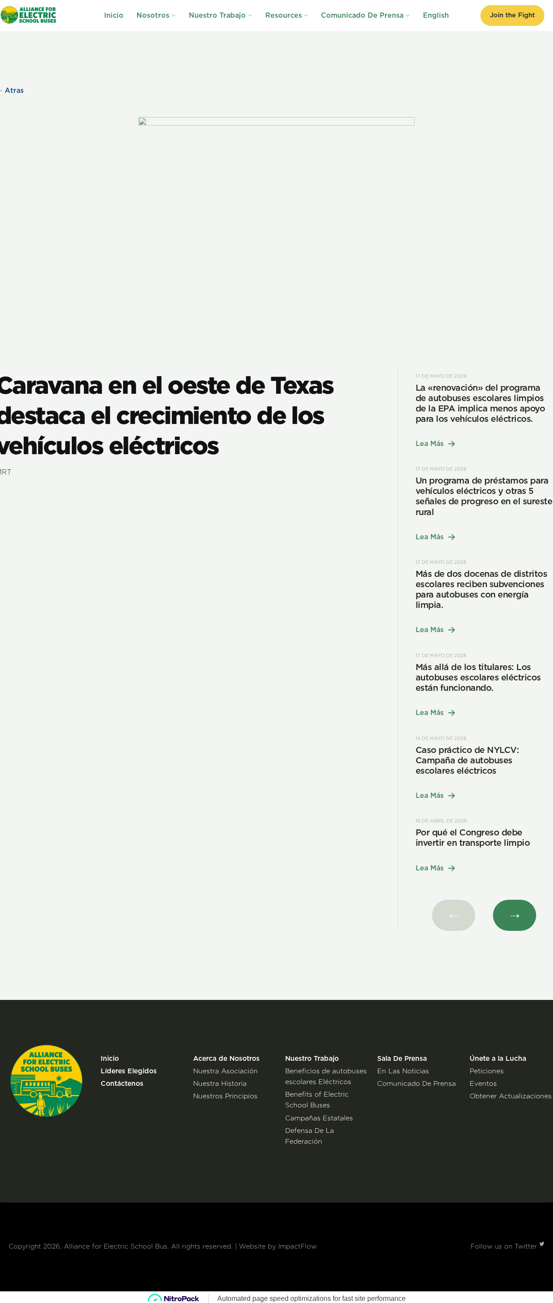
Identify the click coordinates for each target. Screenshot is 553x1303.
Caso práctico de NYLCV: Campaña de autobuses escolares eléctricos (467, 760)
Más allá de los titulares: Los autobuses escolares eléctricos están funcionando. (478, 678)
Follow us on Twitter (504, 1246)
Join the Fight (512, 15)
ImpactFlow (297, 1246)
